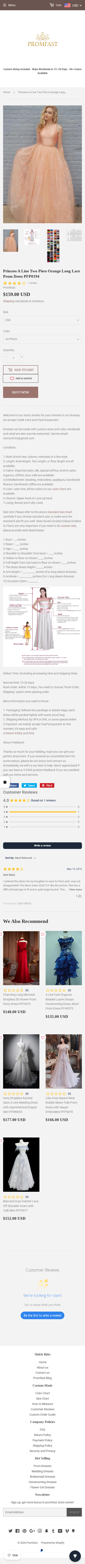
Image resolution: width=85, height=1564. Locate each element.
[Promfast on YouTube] (60, 1531)
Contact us (42, 1372)
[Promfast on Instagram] (40, 1531)
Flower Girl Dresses (42, 1487)
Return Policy (14, 733)
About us (42, 1367)
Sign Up (74, 1512)
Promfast (32, 1542)
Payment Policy (42, 1440)
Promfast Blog (42, 1378)
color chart (59, 489)
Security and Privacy (42, 1451)
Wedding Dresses (42, 1471)
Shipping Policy (42, 1445)
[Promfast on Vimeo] (67, 1531)
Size (5, 312)
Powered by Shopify (52, 1542)
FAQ (31, 733)
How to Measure (42, 1404)
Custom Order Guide (42, 1414)
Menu (11, 5)
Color (6, 331)
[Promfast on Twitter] (10, 1531)
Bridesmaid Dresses (42, 1476)
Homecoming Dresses (43, 1482)
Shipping (8, 301)
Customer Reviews (42, 1409)
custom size (68, 525)
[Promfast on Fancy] (73, 1531)
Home (6, 92)
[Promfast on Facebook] (17, 1531)
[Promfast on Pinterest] (24, 1531)
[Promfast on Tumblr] (53, 1531)
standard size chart (59, 512)
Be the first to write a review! (42, 1315)
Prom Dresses (42, 1466)
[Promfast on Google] (32, 1531)
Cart (58, 5)
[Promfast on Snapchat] (47, 1531)
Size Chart (42, 1398)
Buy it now (20, 392)
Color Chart (42, 1393)
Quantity (8, 350)
